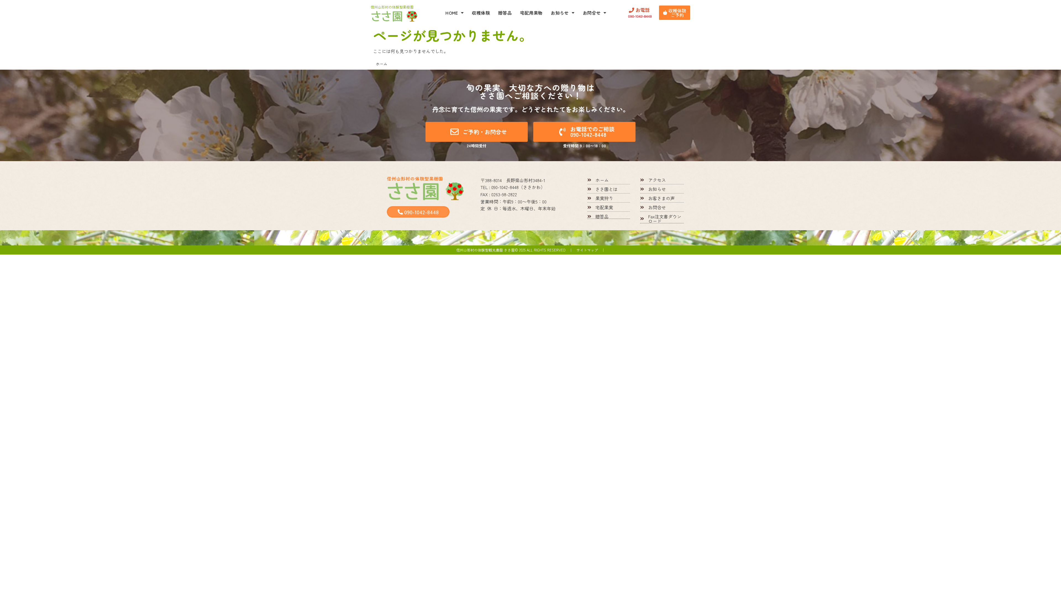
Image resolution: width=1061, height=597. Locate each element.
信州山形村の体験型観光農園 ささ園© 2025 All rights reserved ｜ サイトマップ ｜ (530, 250)
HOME (451, 12)
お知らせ (560, 12)
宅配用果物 (531, 12)
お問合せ (592, 12)
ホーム (381, 64)
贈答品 (505, 12)
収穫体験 (481, 12)
